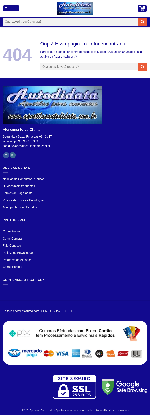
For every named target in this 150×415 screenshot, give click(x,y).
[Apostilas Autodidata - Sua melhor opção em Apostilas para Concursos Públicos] (75, 8)
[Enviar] (142, 22)
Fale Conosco (12, 245)
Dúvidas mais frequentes (19, 186)
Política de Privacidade (18, 252)
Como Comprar (13, 238)
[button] (11, 8)
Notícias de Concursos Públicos (23, 179)
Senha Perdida (12, 266)
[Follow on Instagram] (13, 155)
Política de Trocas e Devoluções (24, 200)
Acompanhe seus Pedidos (20, 207)
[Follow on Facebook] (6, 155)
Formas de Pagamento (17, 193)
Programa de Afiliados (17, 259)
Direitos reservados (116, 410)
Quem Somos (11, 231)
